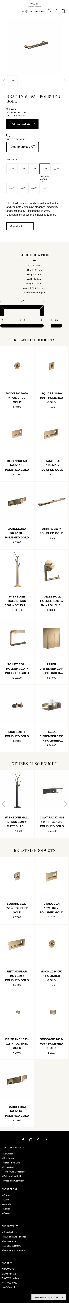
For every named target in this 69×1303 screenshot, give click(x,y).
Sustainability (10, 1232)
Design (6, 1208)
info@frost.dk (8, 1287)
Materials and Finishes (14, 1236)
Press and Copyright (13, 1180)
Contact (7, 1195)
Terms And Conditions (14, 1171)
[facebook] (23, 1140)
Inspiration (8, 1167)
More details (17, 226)
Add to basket (20, 124)
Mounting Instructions (14, 1250)
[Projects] (56, 11)
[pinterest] (39, 1140)
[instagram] (31, 1140)
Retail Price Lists (11, 1162)
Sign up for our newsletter (49, 1297)
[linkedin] (46, 1140)
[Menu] (6, 12)
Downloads (9, 1153)
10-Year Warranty (12, 1245)
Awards (7, 1204)
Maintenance (10, 1241)
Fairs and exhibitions (13, 1176)
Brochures (8, 1158)
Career (6, 1213)
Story (6, 1199)
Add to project (20, 146)
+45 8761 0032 (9, 1282)
